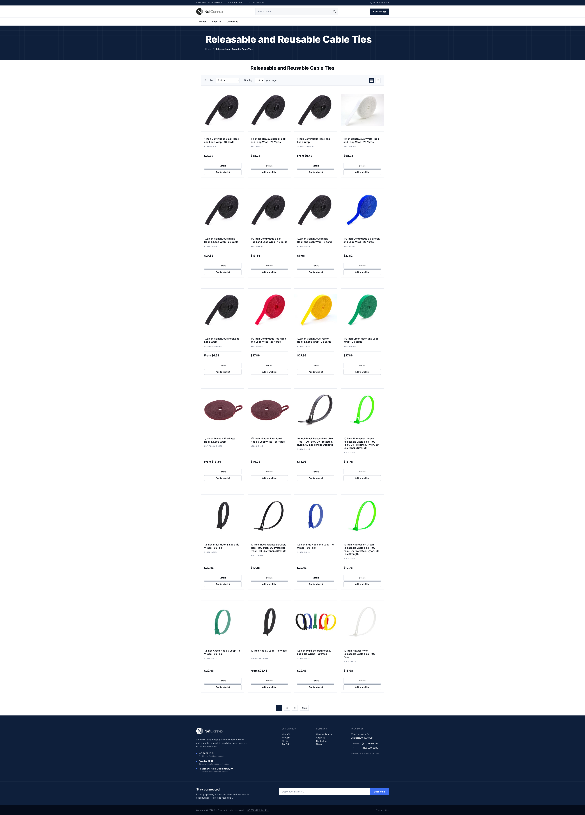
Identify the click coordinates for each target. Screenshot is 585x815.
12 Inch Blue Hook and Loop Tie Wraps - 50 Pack (315, 546)
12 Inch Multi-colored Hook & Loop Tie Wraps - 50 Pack (314, 652)
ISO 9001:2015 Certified (258, 810)
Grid (371, 80)
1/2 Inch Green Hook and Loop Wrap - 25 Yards (361, 340)
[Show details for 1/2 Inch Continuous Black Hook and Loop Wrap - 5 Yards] (315, 210)
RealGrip (286, 744)
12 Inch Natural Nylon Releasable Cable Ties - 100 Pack (360, 654)
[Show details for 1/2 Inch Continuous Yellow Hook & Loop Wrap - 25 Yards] (315, 310)
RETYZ (285, 741)
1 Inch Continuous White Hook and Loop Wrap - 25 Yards (361, 140)
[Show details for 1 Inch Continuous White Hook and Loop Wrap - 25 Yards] (362, 110)
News (319, 744)
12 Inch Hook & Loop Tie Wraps (269, 650)
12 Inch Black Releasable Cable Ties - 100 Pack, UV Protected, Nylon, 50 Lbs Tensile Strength (268, 547)
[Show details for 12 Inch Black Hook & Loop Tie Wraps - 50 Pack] (222, 516)
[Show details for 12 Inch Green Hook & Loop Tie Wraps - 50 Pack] (222, 622)
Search (334, 11)
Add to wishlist (223, 172)
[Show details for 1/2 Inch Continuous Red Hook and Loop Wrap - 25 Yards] (269, 310)
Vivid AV (286, 734)
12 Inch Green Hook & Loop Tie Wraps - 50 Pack (222, 652)
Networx (286, 737)
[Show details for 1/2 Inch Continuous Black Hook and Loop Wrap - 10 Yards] (269, 210)
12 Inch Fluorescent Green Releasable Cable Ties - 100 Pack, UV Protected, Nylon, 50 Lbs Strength (361, 549)
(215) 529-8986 (370, 748)
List (378, 80)
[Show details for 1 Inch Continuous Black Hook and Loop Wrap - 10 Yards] (222, 110)
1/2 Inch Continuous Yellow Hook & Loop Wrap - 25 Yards (314, 340)
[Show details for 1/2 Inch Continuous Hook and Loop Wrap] (222, 310)
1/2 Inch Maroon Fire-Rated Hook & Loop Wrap (220, 440)
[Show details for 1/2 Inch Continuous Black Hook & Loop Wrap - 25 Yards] (222, 210)
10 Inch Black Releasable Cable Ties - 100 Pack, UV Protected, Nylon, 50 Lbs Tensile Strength (315, 441)
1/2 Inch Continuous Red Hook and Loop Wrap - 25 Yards (268, 340)
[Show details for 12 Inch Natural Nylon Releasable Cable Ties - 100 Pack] (362, 622)
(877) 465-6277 (370, 743)
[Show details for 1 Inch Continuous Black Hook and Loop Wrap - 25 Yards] (269, 110)
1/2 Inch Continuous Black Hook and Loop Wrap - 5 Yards (314, 240)
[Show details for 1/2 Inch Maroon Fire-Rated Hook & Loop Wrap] (222, 410)
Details (223, 166)
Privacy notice (382, 810)
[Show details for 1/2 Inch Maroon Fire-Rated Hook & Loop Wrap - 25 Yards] (269, 410)
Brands (202, 21)
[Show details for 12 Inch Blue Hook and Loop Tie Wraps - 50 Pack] (315, 516)
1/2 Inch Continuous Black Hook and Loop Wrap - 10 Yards (269, 240)
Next (304, 708)
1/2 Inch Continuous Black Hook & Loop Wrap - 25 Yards (221, 240)
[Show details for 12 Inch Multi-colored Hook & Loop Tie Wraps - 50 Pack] (315, 622)
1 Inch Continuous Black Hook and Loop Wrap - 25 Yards (268, 140)
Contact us (232, 21)
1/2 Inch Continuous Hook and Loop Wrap (221, 340)
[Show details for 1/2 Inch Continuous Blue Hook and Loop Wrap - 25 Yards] (362, 210)
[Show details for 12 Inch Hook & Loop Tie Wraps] (269, 622)
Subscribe (379, 791)
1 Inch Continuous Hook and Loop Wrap (313, 140)
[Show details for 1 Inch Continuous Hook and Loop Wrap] (315, 110)
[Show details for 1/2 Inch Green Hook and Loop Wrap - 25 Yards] (362, 310)
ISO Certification (324, 734)
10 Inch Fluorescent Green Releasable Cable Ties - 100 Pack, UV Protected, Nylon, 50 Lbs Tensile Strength (361, 443)
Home (208, 49)
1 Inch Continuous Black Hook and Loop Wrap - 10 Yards (221, 140)
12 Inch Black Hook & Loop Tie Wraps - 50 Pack (221, 546)
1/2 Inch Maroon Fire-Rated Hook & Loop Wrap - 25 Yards (268, 440)
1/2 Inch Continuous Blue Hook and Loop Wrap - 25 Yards (362, 240)
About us (216, 21)
